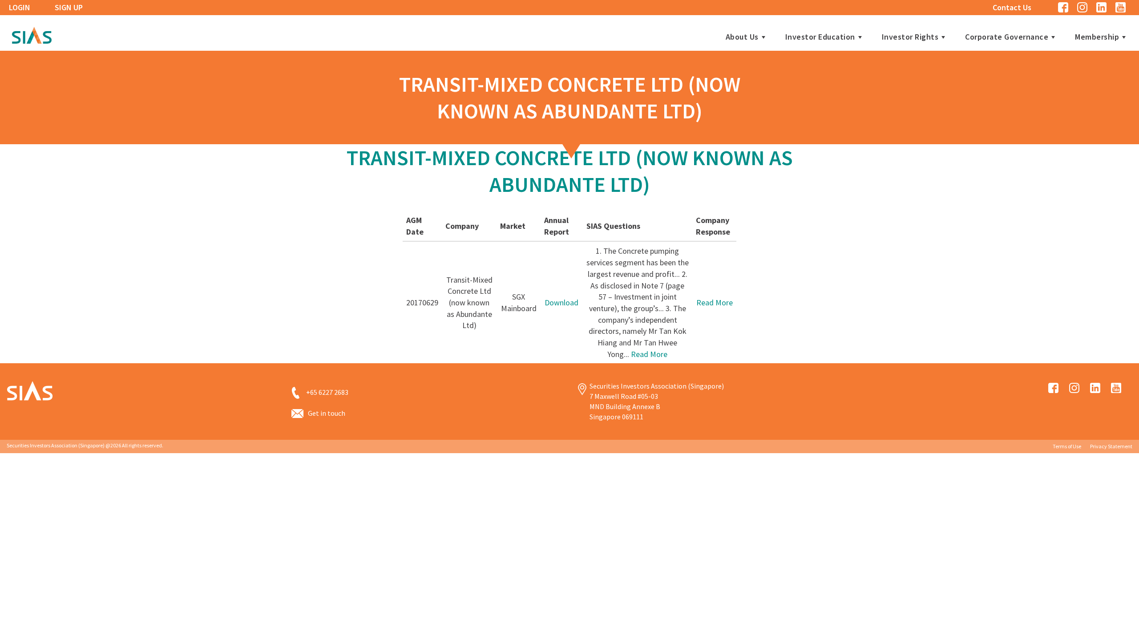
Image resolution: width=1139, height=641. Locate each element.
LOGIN (19, 7)
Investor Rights (910, 36)
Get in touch (326, 413)
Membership (1097, 36)
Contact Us (1012, 7)
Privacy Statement (1111, 446)
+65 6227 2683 (327, 392)
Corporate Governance (1006, 36)
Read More (649, 354)
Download (561, 302)
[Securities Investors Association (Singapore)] (32, 34)
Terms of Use (1067, 446)
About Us (742, 36)
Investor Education (820, 36)
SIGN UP (69, 7)
